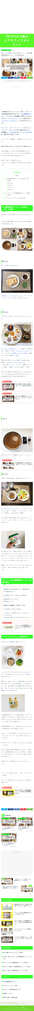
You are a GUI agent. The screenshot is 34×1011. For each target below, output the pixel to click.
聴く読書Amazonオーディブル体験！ (13, 952)
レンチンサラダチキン (22, 351)
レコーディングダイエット (11, 120)
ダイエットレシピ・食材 (10, 985)
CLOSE (17, 175)
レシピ (27, 672)
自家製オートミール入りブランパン (11, 295)
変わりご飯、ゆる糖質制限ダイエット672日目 (15, 970)
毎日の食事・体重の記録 (6, 50)
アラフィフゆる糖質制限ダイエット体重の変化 (18, 194)
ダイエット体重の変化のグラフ (12, 989)
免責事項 (23, 1007)
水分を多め (12, 132)
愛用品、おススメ (8, 993)
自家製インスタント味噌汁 (20, 353)
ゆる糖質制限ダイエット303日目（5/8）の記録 (18, 179)
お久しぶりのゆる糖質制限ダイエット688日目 (15, 962)
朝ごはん (10, 183)
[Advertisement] (17, 17)
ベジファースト (12, 118)
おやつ (10, 187)
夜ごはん (10, 189)
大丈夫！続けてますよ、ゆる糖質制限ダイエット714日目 (17, 957)
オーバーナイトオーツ (7, 508)
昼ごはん (10, 185)
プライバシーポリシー (14, 1007)
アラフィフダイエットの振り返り (16, 198)
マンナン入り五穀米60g (8, 348)
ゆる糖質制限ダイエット (10, 981)
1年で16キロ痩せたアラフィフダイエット (17, 40)
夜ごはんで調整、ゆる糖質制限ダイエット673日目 (16, 966)
